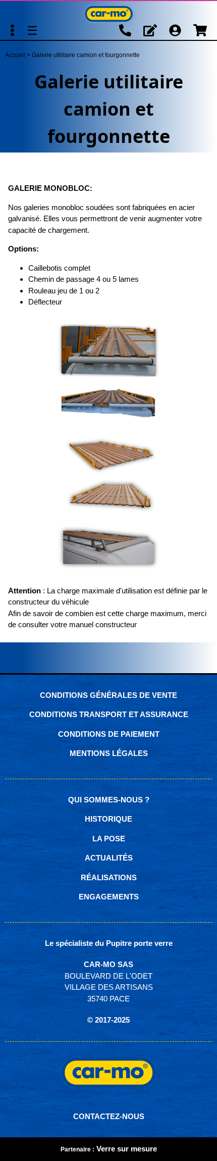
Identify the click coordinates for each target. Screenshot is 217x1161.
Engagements (109, 896)
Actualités (109, 857)
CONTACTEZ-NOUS (108, 1116)
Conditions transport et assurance (108, 714)
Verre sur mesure (126, 1148)
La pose (108, 838)
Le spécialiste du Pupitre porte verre (109, 943)
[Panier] (200, 30)
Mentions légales (109, 753)
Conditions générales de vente (108, 695)
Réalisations (109, 877)
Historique (108, 819)
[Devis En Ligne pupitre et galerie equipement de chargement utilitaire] (150, 30)
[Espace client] (175, 30)
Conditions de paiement (108, 734)
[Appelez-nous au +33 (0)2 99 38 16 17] (125, 30)
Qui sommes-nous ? (108, 799)
